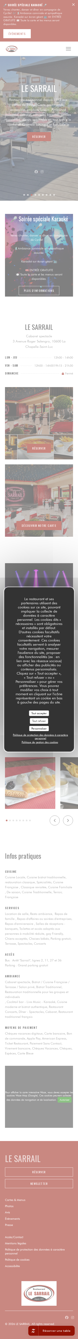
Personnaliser (39, 728)
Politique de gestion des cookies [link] (40, 742)
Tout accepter (39, 713)
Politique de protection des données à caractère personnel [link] (40, 736)
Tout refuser (39, 721)
